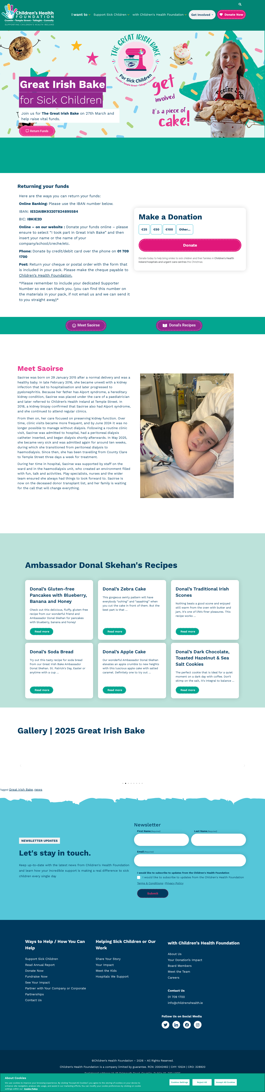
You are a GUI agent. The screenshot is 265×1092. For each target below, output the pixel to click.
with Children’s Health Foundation (204, 943)
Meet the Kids (106, 970)
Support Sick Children (41, 959)
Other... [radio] (184, 229)
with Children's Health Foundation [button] (158, 14)
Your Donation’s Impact (185, 960)
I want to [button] (79, 14)
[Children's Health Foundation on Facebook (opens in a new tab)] (187, 1025)
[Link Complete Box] (59, 610)
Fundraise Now (36, 976)
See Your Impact (37, 982)
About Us (175, 954)
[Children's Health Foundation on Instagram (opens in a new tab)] (198, 1025)
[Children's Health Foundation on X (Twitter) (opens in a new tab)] (165, 1025)
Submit (152, 893)
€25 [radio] (144, 229)
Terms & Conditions (150, 883)
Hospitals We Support (112, 976)
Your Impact (105, 965)
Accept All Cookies (225, 1082)
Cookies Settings (179, 1082)
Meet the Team (179, 971)
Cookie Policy (31, 1089)
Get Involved (200, 15)
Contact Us (33, 1000)
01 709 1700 (176, 997)
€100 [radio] (169, 229)
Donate (190, 245)
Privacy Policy (174, 883)
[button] (240, 4)
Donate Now (34, 970)
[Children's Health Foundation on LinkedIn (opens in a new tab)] (176, 1025)
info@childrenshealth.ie (185, 1003)
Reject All (202, 1082)
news (38, 789)
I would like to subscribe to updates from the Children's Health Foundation (193, 877)
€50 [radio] (156, 229)
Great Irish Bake (21, 789)
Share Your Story (108, 959)
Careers (173, 977)
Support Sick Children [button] (110, 14)
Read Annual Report (40, 965)
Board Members (180, 966)
